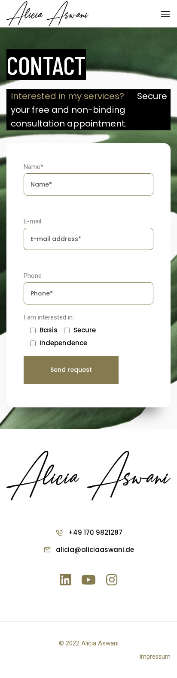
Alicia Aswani (100, 643)
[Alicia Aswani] (47, 13)
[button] (155, 656)
